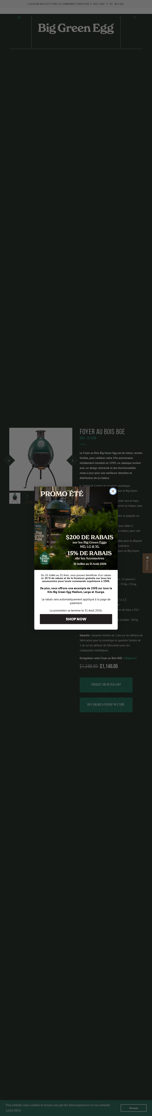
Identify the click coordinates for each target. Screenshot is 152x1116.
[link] (76, 528)
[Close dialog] (113, 491)
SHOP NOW (76, 619)
